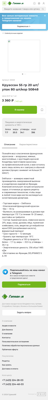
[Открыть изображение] (24, 56)
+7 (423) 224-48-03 (13, 384)
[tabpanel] (24, 204)
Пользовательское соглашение (15, 342)
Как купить (7, 365)
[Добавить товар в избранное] (42, 110)
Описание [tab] (9, 144)
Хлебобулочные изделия (14, 33)
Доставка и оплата (10, 369)
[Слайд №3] (25, 74)
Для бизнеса (7, 330)
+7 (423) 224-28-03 (12, 380)
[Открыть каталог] (4, 3)
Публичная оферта (10, 349)
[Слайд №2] (24, 74)
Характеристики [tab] (28, 144)
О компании (7, 334)
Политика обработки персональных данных (21, 346)
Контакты (6, 338)
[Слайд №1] (22, 74)
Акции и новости (9, 326)
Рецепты (6, 361)
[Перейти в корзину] (39, 3)
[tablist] (24, 144)
